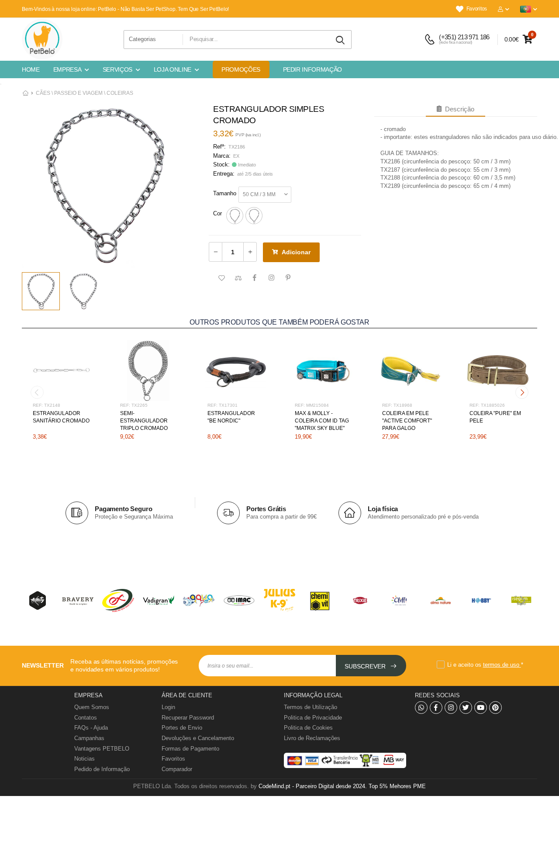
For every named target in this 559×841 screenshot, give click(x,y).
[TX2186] (234, 215)
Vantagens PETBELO (101, 748)
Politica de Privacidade (313, 717)
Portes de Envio (182, 727)
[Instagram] (451, 707)
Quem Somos (91, 707)
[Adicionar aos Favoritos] (221, 278)
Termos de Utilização (310, 707)
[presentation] (37, 392)
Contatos (85, 717)
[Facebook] (436, 707)
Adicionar (296, 252)
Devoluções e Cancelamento (198, 738)
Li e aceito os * (485, 664)
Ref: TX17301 (222, 405)
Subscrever (366, 666)
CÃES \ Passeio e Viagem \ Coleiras (84, 93)
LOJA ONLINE (172, 69)
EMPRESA (67, 69)
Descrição (458, 109)
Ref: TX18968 (397, 405)
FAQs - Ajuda (91, 727)
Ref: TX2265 (134, 405)
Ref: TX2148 (46, 405)
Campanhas (89, 738)
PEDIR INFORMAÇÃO (312, 69)
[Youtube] (480, 707)
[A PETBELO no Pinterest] (495, 707)
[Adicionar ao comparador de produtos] (238, 278)
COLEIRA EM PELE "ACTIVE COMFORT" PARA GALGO (407, 420)
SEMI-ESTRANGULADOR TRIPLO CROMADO (144, 420)
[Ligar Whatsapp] (421, 707)
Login (168, 707)
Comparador (177, 769)
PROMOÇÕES (240, 69)
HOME (31, 69)
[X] (465, 707)
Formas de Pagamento (190, 748)
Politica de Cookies (308, 727)
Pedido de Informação (102, 769)
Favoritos (476, 9)
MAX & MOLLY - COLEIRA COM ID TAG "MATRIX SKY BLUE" (322, 420)
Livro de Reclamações (312, 738)
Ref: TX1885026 (487, 405)
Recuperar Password (188, 717)
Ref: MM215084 (312, 405)
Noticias (84, 758)
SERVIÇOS (117, 69)
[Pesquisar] (340, 40)
